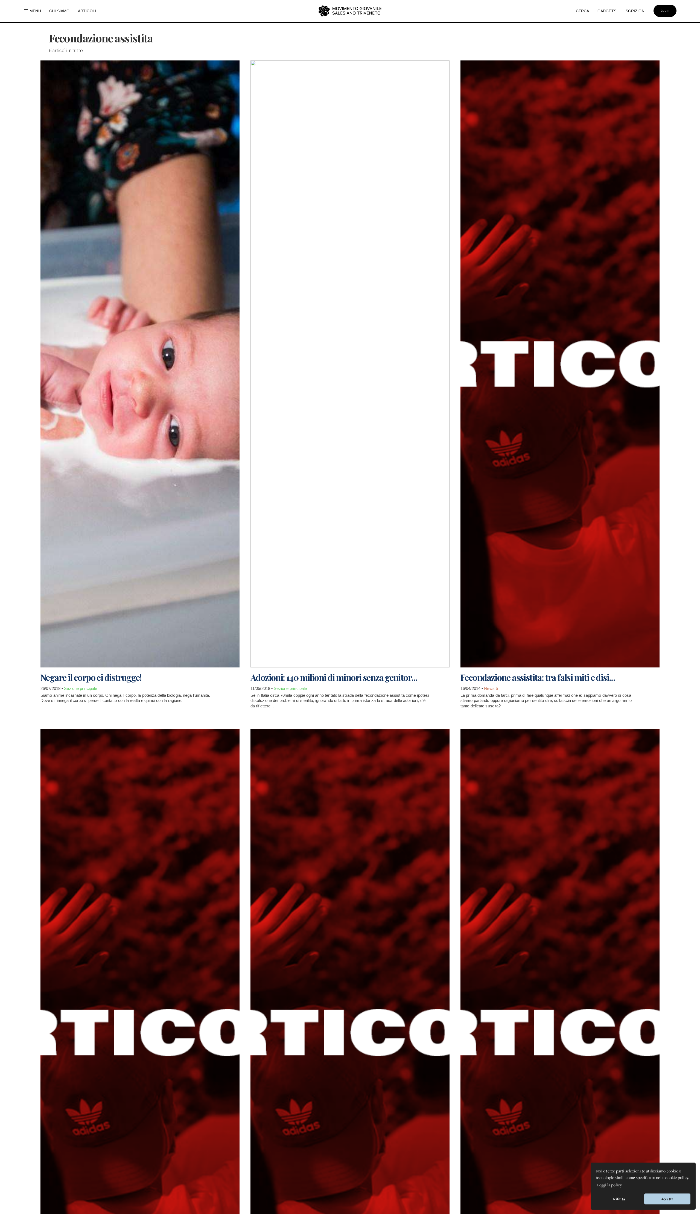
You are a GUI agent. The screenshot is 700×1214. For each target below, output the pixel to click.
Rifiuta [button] (619, 1198)
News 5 (491, 688)
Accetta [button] (667, 1198)
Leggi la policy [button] (609, 1185)
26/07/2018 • (52, 688)
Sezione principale (80, 688)
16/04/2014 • (472, 688)
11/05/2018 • (262, 688)
